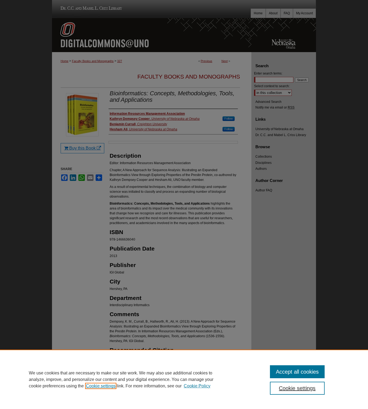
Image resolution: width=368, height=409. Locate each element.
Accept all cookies (297, 372)
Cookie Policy (197, 386)
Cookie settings (101, 386)
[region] (184, 379)
